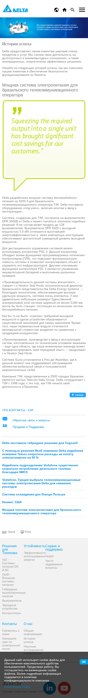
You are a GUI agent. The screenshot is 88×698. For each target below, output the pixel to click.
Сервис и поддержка (54, 547)
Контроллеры (11, 613)
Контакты (9, 624)
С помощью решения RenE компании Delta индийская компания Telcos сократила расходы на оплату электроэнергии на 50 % (42, 454)
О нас (28, 624)
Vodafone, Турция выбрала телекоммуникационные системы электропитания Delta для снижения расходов (41, 483)
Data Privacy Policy (17, 687)
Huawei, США (12, 502)
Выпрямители (11, 600)
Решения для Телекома (9, 549)
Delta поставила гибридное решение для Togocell (40, 443)
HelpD (49, 556)
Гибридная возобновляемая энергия (11, 592)
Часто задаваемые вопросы (54, 564)
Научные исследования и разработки (33, 650)
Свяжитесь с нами (10, 632)
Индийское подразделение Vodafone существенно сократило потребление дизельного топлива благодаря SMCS (40, 468)
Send (11, 532)
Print (27, 532)
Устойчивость (33, 546)
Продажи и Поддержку (28, 427)
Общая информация (33, 632)
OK (84, 662)
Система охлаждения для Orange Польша (33, 494)
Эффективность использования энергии (33, 556)
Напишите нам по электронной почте (11, 643)
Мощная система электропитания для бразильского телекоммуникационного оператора (41, 511)
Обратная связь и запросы (31, 420)
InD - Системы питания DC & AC (10, 565)
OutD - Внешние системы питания (8, 579)
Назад (78, 394)
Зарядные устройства (10, 606)
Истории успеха (29, 640)
